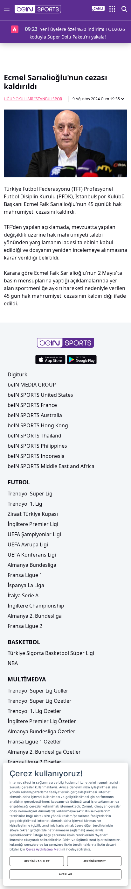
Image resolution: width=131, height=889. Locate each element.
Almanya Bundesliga (32, 564)
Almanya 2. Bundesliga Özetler (44, 751)
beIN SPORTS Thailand (34, 435)
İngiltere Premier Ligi (33, 524)
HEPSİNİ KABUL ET (37, 861)
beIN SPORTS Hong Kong (38, 425)
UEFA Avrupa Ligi (28, 544)
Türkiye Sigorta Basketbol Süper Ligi (51, 653)
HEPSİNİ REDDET (94, 861)
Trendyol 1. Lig (25, 503)
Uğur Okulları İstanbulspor (33, 99)
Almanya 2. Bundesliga (35, 615)
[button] (38, 9)
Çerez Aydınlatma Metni (44, 849)
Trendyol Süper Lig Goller (38, 690)
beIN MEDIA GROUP (32, 384)
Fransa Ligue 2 (25, 625)
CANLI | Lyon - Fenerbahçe (67, 29)
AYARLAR (65, 874)
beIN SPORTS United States (40, 394)
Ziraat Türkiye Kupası (33, 513)
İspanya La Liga (26, 585)
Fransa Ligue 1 (25, 575)
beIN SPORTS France (32, 405)
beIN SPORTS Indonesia (36, 455)
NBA (13, 663)
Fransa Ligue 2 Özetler (34, 761)
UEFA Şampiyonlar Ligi (34, 534)
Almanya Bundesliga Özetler (41, 731)
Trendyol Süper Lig (30, 493)
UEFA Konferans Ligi (32, 554)
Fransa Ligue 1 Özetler (34, 741)
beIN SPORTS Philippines (37, 445)
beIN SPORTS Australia (35, 415)
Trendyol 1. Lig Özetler (34, 711)
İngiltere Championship (36, 605)
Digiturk (17, 374)
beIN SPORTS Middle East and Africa (51, 466)
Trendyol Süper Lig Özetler (40, 700)
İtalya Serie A (23, 595)
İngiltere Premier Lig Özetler (42, 721)
